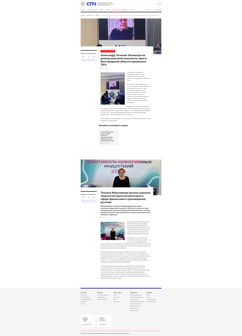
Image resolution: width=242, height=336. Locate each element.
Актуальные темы (92, 9)
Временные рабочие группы (86, 299)
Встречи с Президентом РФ (103, 295)
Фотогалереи (116, 297)
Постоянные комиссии (85, 297)
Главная (83, 15)
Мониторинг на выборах (108, 51)
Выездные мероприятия (102, 299)
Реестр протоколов (134, 310)
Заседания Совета (101, 297)
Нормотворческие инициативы (136, 297)
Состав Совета (84, 295)
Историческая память (151, 299)
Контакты (83, 303)
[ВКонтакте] (83, 56)
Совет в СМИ (116, 301)
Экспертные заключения (135, 306)
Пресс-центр (115, 9)
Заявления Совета (134, 299)
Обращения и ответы (134, 308)
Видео (115, 299)
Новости (97, 15)
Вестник (148, 297)
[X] (88, 56)
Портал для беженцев (151, 301)
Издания (148, 295)
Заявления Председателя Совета (137, 301)
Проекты (132, 9)
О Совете (83, 9)
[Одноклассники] (94, 56)
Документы (125, 9)
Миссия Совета (84, 301)
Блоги (101, 9)
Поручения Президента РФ (135, 295)
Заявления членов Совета (135, 303)
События (107, 9)
